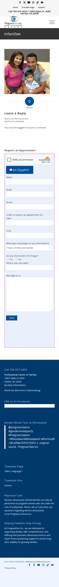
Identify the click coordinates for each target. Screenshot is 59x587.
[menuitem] (15, 7)
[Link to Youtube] (29, 2)
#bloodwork (17, 439)
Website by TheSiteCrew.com (38, 562)
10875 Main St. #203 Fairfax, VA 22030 (35, 12)
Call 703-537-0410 (17, 11)
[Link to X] (24, 2)
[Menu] (50, 22)
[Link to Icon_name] (37, 2)
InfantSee (12, 33)
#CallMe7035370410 (23, 443)
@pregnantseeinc (19, 427)
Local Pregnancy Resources (17, 513)
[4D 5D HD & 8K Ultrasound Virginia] (24, 22)
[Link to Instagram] (33, 2)
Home (15, 7)
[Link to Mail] (42, 2)
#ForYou (47, 439)
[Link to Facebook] (20, 2)
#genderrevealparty (20, 431)
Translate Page (27, 7)
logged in (21, 127)
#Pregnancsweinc (19, 435)
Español (41, 7)
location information (15, 385)
